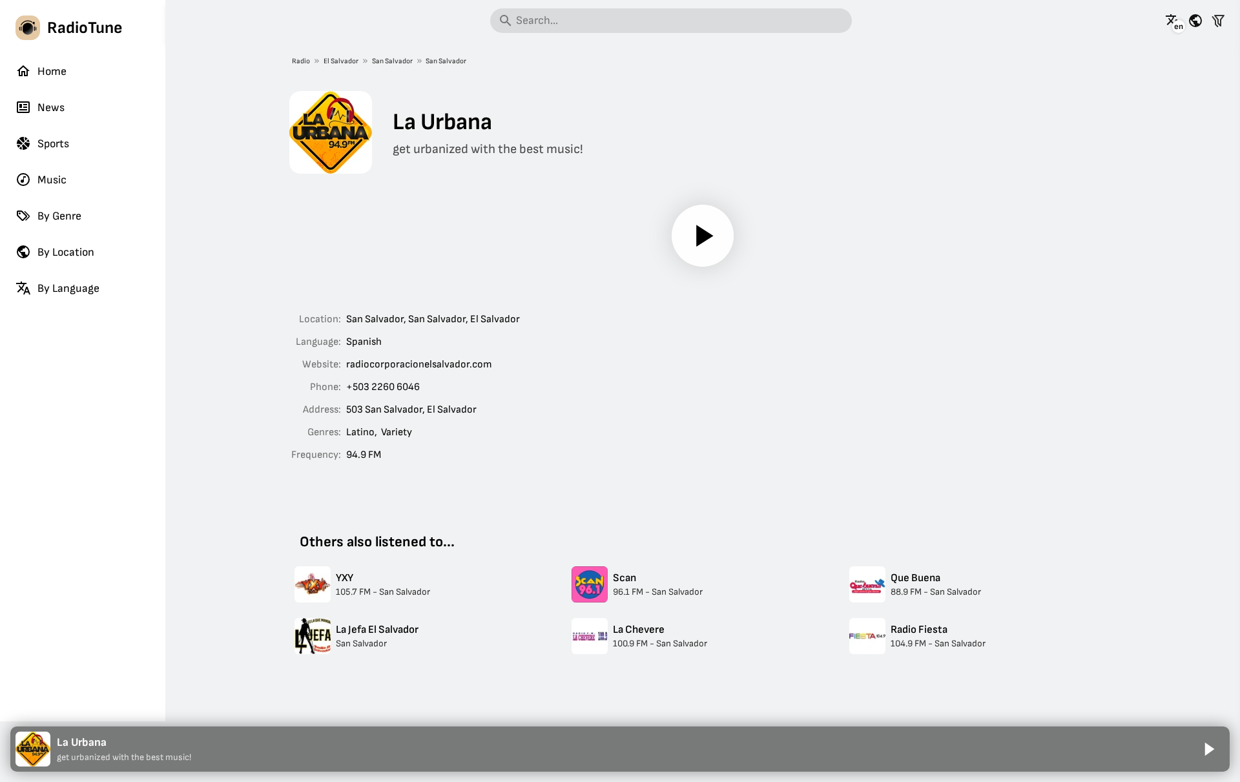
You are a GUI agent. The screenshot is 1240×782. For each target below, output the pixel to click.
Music (52, 180)
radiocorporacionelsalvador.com (419, 364)
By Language (68, 288)
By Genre (59, 216)
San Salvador (392, 61)
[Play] (703, 236)
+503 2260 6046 (383, 387)
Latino (360, 432)
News (51, 107)
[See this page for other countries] (1195, 20)
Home (52, 71)
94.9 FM (363, 455)
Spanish (364, 342)
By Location (65, 252)
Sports (53, 143)
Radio (301, 61)
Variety (396, 432)
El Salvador (341, 61)
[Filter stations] (1218, 20)
